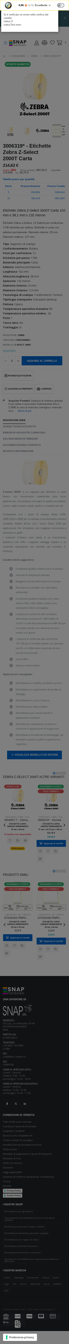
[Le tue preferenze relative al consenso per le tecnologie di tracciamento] (20, 1337)
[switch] (60, 5)
